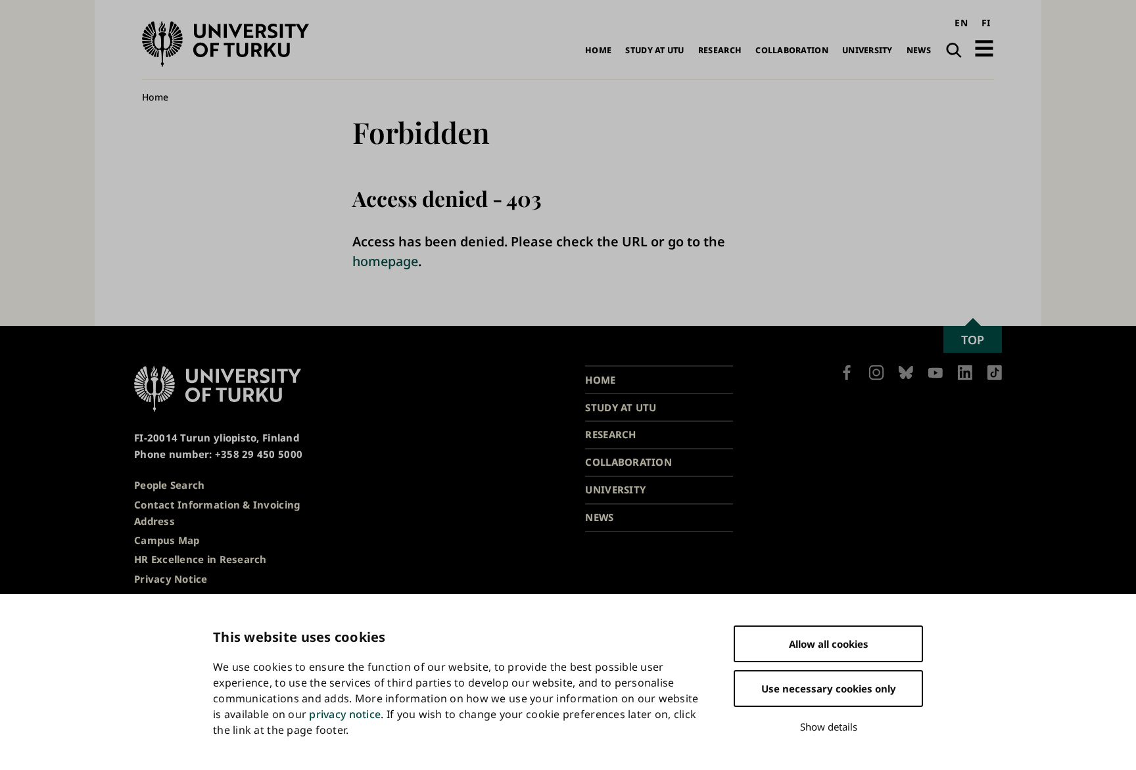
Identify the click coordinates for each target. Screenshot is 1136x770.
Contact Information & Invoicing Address (217, 513)
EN (961, 22)
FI (986, 22)
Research (720, 50)
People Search (169, 484)
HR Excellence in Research (200, 559)
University (867, 50)
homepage (385, 261)
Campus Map (167, 540)
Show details (828, 726)
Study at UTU (654, 50)
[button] (984, 48)
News (919, 50)
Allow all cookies (828, 643)
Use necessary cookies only (828, 688)
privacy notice (345, 714)
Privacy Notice (171, 578)
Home (598, 50)
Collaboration (791, 50)
